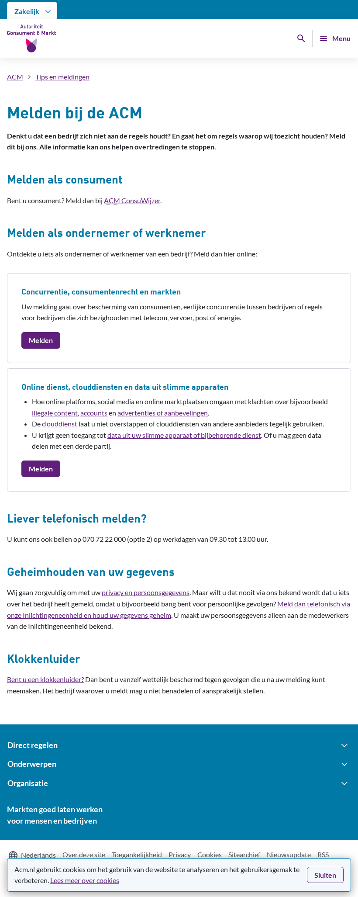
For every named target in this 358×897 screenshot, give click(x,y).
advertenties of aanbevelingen (162, 413)
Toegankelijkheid (137, 854)
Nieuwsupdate (289, 854)
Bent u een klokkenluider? (45, 679)
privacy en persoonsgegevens (145, 592)
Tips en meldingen (62, 77)
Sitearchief (244, 854)
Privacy (180, 854)
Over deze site (83, 854)
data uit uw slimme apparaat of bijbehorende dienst (184, 435)
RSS (323, 854)
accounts (93, 413)
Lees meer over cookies (84, 880)
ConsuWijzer (132, 200)
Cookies (209, 854)
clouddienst (59, 423)
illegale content (55, 413)
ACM (15, 77)
